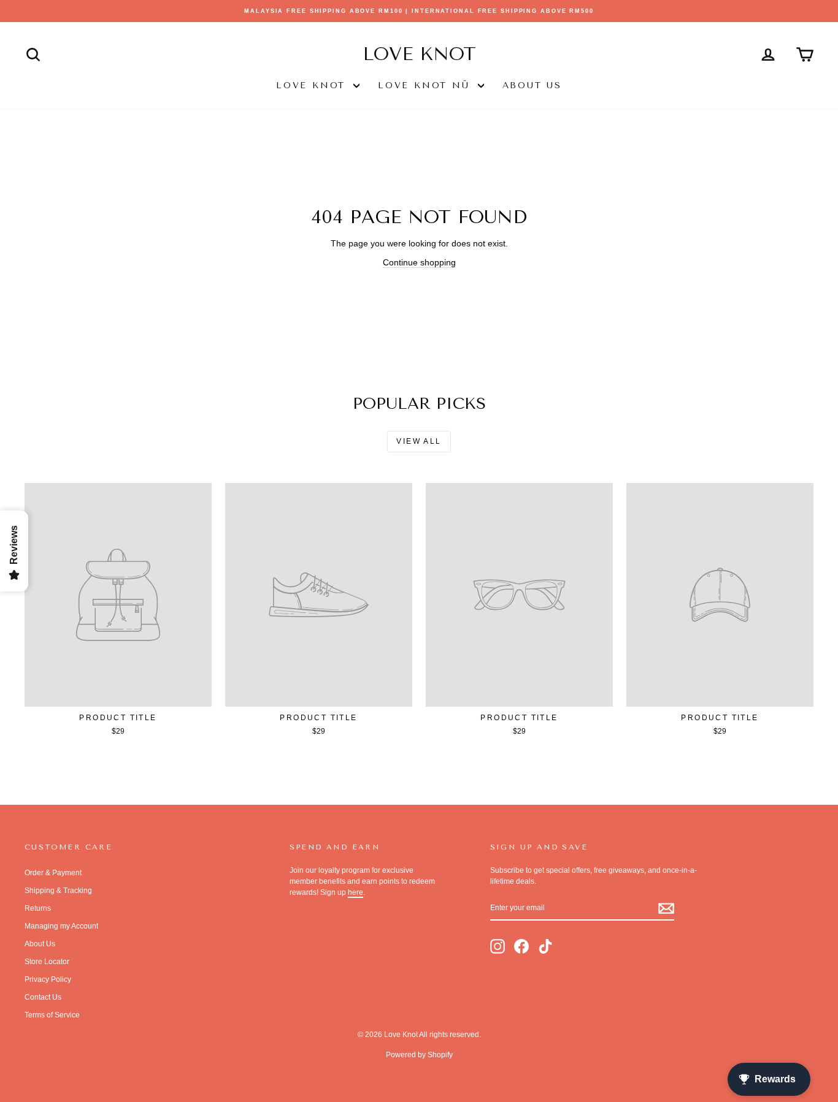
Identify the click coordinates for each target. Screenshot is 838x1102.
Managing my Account (61, 926)
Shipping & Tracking (58, 890)
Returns (38, 908)
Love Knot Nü (426, 85)
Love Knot (419, 54)
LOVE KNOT (313, 85)
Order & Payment (53, 872)
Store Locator (47, 961)
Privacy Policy (48, 979)
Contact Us (43, 997)
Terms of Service (52, 1015)
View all (418, 441)
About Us (532, 85)
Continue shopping (419, 262)
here (355, 892)
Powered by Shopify (419, 1055)
